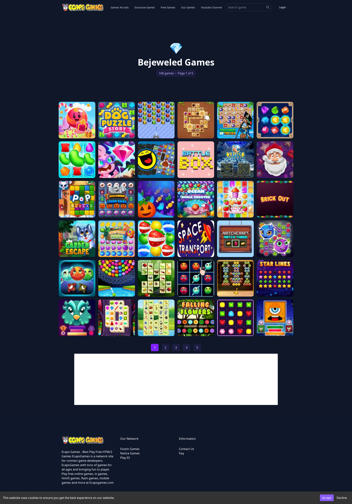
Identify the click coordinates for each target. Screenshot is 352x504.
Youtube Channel (211, 7)
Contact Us (186, 449)
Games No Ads (120, 7)
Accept (326, 498)
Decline (342, 498)
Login (282, 7)
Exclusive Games (145, 7)
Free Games (168, 7)
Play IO (125, 458)
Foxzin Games (130, 449)
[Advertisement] (176, 379)
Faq (181, 453)
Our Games (188, 7)
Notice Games (130, 453)
